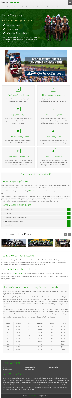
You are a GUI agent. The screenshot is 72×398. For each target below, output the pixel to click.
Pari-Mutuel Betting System (18, 137)
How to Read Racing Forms (18, 156)
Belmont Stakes (20, 273)
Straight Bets (8, 209)
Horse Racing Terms (54, 137)
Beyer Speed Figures (53, 115)
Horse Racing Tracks (24, 7)
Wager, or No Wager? (18, 115)
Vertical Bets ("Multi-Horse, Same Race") (16, 217)
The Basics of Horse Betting (18, 95)
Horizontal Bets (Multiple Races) (13, 221)
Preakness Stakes (53, 367)
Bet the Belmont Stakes (14, 269)
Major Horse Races (38, 7)
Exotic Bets (7, 213)
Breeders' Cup (29, 370)
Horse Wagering (32, 396)
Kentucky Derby (30, 367)
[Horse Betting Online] (36, 66)
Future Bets (8, 225)
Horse (10, 2)
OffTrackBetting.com (34, 191)
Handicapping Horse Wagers (53, 95)
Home (5, 367)
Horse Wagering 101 (9, 7)
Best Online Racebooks (54, 7)
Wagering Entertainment (53, 156)
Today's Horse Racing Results (17, 255)
